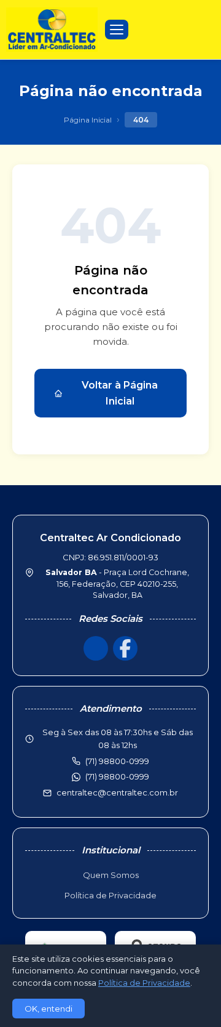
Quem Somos (111, 875)
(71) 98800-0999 (117, 776)
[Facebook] (125, 648)
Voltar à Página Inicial (120, 393)
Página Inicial (88, 119)
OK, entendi (48, 1008)
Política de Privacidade (110, 895)
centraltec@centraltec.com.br (117, 792)
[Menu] (116, 29)
